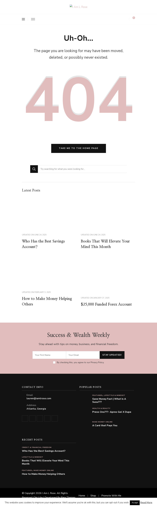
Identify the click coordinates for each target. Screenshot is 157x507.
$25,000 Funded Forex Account (106, 304)
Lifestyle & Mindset (114, 395)
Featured (97, 395)
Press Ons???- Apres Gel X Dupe (111, 412)
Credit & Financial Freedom (37, 447)
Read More (146, 502)
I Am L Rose (49, 493)
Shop (93, 495)
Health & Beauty (101, 408)
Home (81, 495)
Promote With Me (111, 495)
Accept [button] (135, 502)
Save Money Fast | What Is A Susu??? (109, 400)
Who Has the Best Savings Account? (43, 451)
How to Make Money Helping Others (43, 474)
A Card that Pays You (104, 425)
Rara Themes (68, 497)
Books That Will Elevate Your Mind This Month (45, 462)
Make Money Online (102, 422)
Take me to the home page (78, 148)
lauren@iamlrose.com (39, 398)
